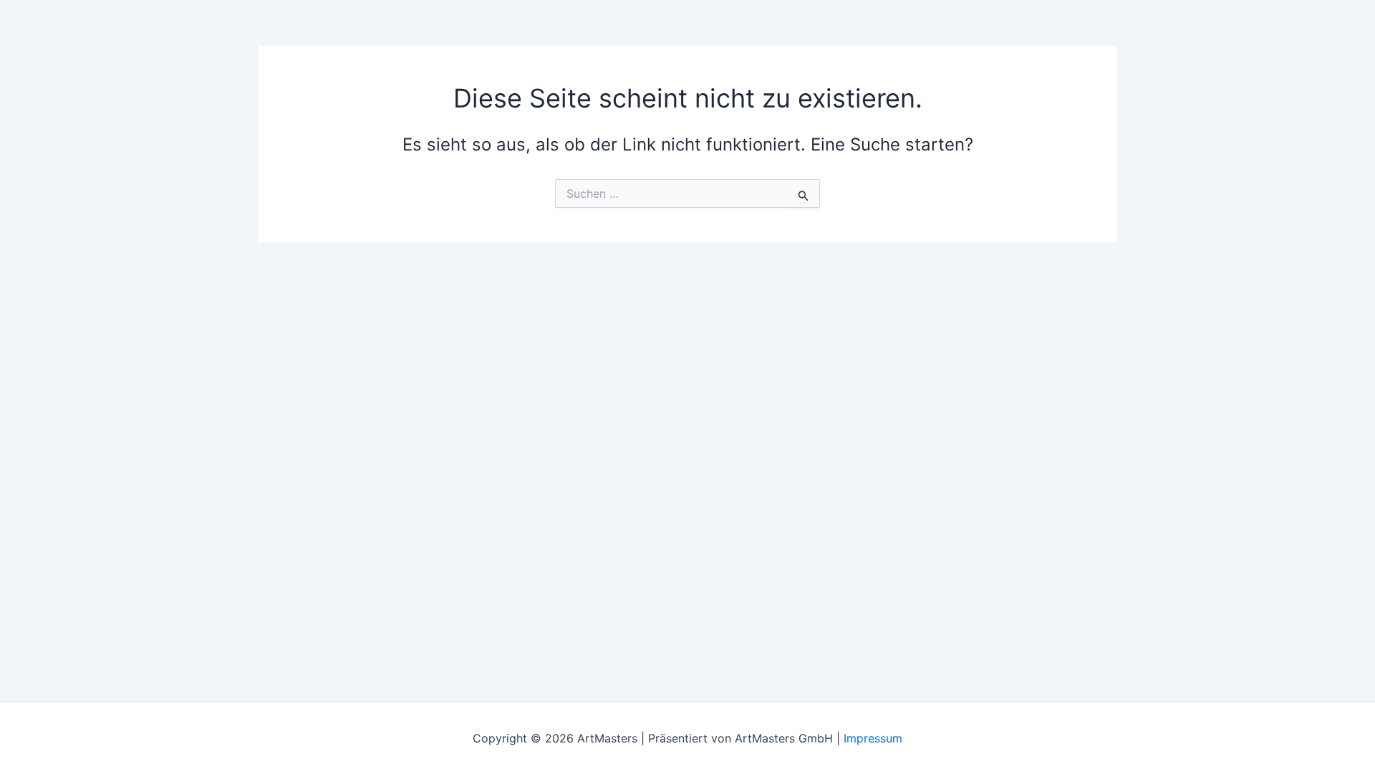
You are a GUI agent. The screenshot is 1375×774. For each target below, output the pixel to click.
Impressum (873, 738)
